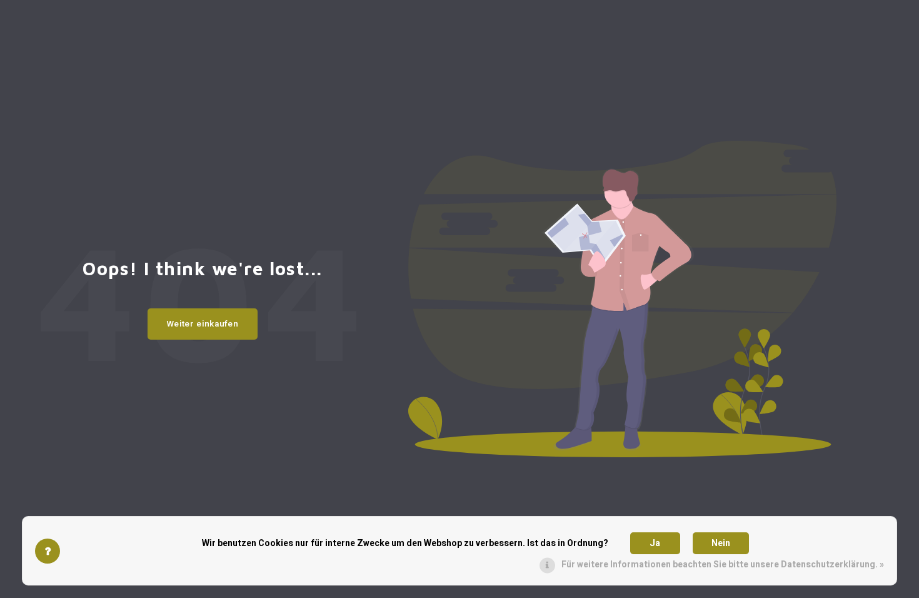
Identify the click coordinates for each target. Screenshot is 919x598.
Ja (655, 543)
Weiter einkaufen (203, 324)
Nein (720, 543)
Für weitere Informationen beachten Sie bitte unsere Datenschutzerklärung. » (722, 564)
